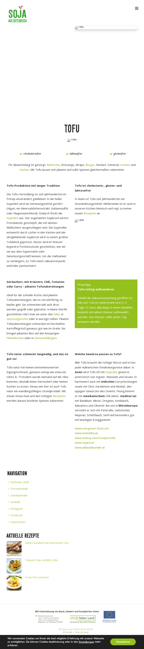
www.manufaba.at (86, 433)
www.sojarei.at (84, 442)
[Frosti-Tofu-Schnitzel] (14, 583)
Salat (57, 314)
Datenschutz (18, 522)
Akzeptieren (123, 642)
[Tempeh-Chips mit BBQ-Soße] (14, 565)
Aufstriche (53, 165)
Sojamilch (12, 218)
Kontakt (15, 502)
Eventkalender (19, 495)
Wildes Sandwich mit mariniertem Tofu (47, 543)
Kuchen (24, 169)
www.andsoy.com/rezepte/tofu (95, 438)
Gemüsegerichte (17, 319)
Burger (90, 165)
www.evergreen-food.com (92, 428)
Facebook (16, 515)
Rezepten (89, 213)
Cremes (125, 165)
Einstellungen (86, 642)
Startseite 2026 (19, 482)
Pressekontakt (19, 488)
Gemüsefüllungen (45, 338)
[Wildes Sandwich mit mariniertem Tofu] (14, 548)
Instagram (16, 508)
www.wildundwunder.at (90, 447)
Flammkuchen (15, 338)
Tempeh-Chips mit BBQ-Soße (41, 560)
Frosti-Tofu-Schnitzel (37, 577)
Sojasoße (112, 372)
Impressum (82, 632)
